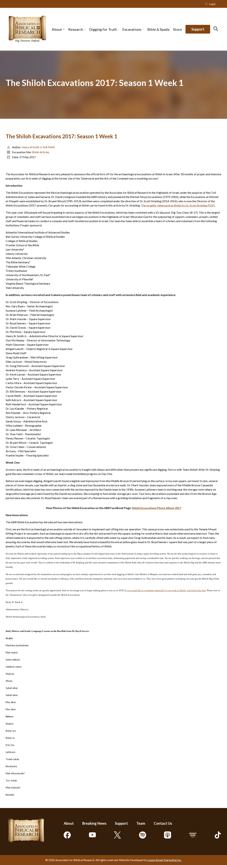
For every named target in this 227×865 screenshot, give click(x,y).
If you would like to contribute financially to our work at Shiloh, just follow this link (165, 590)
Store (177, 29)
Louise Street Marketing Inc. (164, 860)
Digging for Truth (103, 29)
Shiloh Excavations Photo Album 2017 (156, 508)
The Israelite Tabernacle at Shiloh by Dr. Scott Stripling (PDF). (178, 205)
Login (212, 4)
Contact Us (163, 823)
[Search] (215, 29)
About (57, 29)
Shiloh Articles (40, 152)
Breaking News (94, 823)
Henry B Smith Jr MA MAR (38, 147)
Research (75, 29)
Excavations (131, 29)
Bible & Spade (158, 29)
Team (140, 823)
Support (197, 29)
